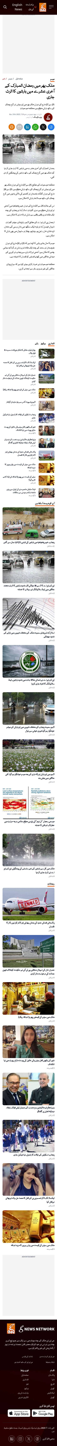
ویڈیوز (26, 1388)
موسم (10, 78)
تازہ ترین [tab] (51, 343)
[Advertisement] (28, 45)
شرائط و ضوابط (50, 1362)
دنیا (53, 1379)
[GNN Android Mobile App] (43, 1413)
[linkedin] (27, 128)
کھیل (52, 1388)
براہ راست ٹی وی (23, 1393)
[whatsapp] (35, 128)
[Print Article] (12, 127)
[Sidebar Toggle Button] (51, 7)
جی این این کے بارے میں (46, 1356)
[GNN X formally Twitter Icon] (28, 1439)
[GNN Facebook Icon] (37, 1439)
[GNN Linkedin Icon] (11, 1439)
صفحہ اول (19, 78)
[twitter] (43, 128)
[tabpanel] (28, 423)
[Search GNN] (5, 7)
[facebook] (51, 128)
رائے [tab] (36, 343)
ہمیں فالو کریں (48, 1439)
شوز (27, 1384)
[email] (19, 128)
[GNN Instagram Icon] (20, 1439)
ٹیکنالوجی (50, 1393)
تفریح (52, 1384)
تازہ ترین (25, 1379)
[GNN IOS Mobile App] (19, 1413)
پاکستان (51, 1375)
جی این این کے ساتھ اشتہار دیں (23, 1362)
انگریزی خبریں (23, 1397)
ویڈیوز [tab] (43, 343)
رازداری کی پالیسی (27, 1356)
